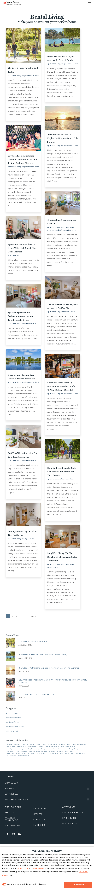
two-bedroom (80, 753)
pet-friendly (10, 751)
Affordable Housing (73, 812)
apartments (17, 744)
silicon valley (69, 751)
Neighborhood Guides (30, 75)
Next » (33, 616)
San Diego (10, 788)
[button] (87, 3)
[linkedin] (19, 834)
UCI (7, 755)
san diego (36, 751)
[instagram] (13, 834)
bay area (25, 744)
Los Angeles (11, 794)
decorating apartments (57, 744)
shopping (60, 751)
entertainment (82, 744)
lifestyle (21, 749)
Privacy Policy (38, 868)
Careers (37, 814)
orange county (73, 749)
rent (30, 751)
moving (43, 749)
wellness (13, 755)
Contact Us (39, 820)
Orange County (13, 783)
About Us (9, 812)
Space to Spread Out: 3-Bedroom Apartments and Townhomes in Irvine (21, 316)
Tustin (72, 753)
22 (26, 616)
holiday (40, 747)
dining (69, 744)
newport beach (52, 749)
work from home (23, 755)
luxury (37, 749)
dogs (74, 744)
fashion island (11, 747)
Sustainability (12, 826)
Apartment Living (14, 75)
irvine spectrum (54, 747)
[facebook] (8, 834)
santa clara (51, 751)
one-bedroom (62, 749)
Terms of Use (22, 868)
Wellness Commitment (11, 819)
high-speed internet (29, 747)
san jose (44, 751)
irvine (46, 747)
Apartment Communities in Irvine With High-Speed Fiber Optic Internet (22, 248)
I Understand (78, 885)
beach (32, 744)
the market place (41, 753)
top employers (64, 753)
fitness (19, 747)
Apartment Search (68, 227)
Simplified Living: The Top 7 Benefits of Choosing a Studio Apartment (62, 557)
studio (24, 753)
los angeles (29, 749)
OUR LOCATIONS (13, 807)
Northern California (16, 799)
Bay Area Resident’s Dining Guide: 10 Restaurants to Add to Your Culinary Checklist (22, 159)
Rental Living (69, 823)
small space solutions (13, 753)
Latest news (40, 809)
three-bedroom (53, 753)
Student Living (70, 230)
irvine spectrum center (68, 747)
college (38, 744)
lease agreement (11, 749)
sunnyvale (30, 753)
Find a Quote (69, 818)
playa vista (23, 751)
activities (9, 744)
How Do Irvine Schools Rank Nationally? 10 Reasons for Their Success (61, 471)
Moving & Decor (28, 539)
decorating (45, 744)
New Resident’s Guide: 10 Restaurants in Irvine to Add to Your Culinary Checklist (61, 386)
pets (17, 751)
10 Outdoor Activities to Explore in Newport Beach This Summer (62, 138)
